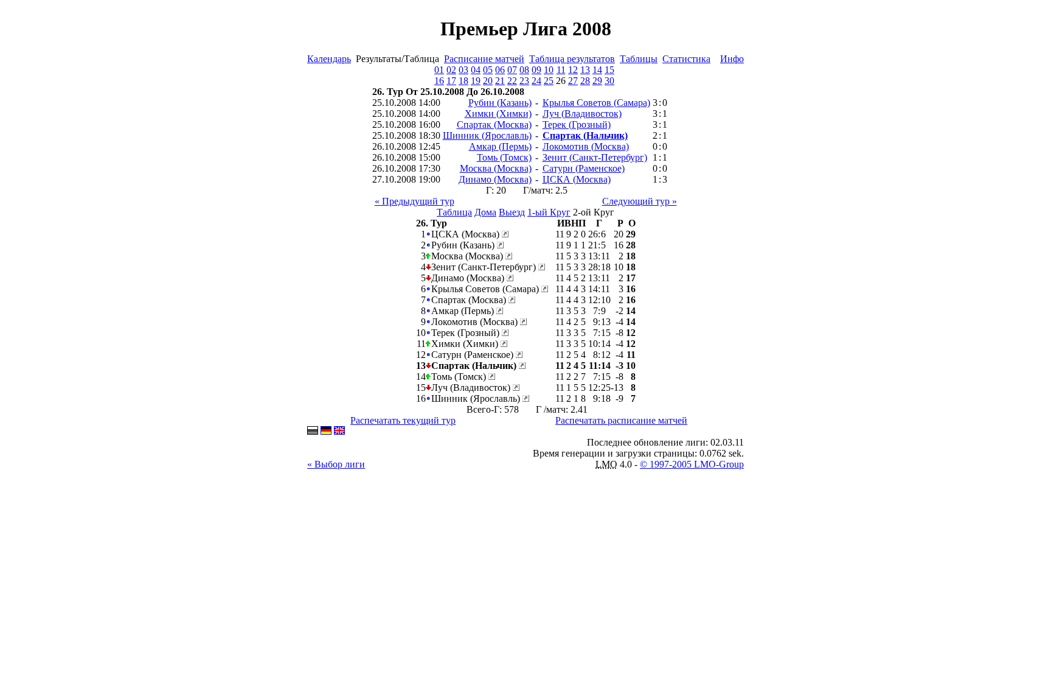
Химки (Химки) (498, 113)
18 (463, 80)
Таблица (454, 212)
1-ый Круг (549, 212)
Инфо (732, 59)
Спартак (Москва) (494, 124)
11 (561, 70)
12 (573, 70)
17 (451, 80)
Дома (485, 212)
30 (609, 80)
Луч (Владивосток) (582, 113)
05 (488, 70)
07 (512, 70)
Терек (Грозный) (577, 124)
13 (585, 70)
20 (488, 80)
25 (548, 80)
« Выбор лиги (336, 464)
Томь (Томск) (504, 157)
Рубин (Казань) (500, 102)
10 (548, 70)
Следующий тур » (639, 201)
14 (597, 70)
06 (500, 70)
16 (439, 80)
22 (512, 80)
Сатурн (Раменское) (584, 168)
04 (475, 70)
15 (609, 70)
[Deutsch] (326, 431)
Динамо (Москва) (495, 179)
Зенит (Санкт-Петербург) (595, 157)
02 (451, 70)
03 (463, 70)
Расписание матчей (484, 59)
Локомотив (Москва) (586, 146)
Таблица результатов (572, 59)
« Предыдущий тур (414, 201)
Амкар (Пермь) (500, 146)
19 (475, 80)
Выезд (512, 212)
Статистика (686, 59)
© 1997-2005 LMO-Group (692, 464)
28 (585, 80)
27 (573, 80)
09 (536, 70)
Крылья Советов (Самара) (596, 102)
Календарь (329, 59)
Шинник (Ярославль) (487, 135)
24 (536, 80)
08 (524, 70)
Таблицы (638, 59)
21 (500, 80)
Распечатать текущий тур (403, 420)
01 (439, 70)
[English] (339, 431)
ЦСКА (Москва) (577, 179)
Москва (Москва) (496, 168)
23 (524, 80)
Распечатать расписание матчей (621, 420)
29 (597, 80)
